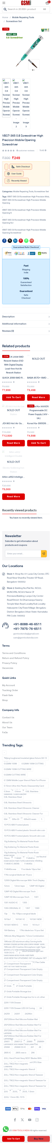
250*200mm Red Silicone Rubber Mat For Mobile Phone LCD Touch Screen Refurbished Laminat (24, 1025)
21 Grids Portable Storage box (17, 992)
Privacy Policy (9, 663)
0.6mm (18, 792)
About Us (7, 722)
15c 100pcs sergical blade (24, 914)
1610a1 (7, 919)
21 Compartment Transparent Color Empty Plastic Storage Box (23, 981)
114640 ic (30, 858)
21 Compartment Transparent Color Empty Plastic (23, 970)
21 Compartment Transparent (17, 964)
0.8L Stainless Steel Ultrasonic (18, 803)
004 (5, 819)
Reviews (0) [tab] (8, 331)
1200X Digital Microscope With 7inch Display (24, 880)
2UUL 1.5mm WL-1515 (14, 1097)
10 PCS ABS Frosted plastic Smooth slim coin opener (24, 836)
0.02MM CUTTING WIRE (15, 775)
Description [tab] (8, 317)
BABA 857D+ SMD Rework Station (38, 378)
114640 (17, 858)
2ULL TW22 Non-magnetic (16, 1064)
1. (42, 819)
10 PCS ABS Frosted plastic (16, 825)
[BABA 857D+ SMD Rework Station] (38, 359)
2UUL (15, 1092)
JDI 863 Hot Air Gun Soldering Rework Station (13, 423)
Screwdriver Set (14, 21)
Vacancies (7, 668)
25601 (7, 1042)
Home (5, 17)
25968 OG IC (20, 1047)
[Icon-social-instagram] (37, 1120)
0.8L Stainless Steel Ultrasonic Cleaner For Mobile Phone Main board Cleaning (23, 814)
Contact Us (8, 718)
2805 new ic (21, 1053)
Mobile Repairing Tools (23, 17)
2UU (6, 1092)
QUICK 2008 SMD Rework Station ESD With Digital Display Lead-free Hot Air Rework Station (13, 378)
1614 (25, 925)
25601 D (18, 1042)
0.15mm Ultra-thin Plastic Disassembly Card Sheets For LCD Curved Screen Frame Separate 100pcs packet (24, 786)
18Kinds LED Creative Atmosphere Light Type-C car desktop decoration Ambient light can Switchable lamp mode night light (25, 947)
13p (5, 914)
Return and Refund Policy (15, 658)
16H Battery (9, 930)
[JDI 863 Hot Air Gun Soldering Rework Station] (13, 410)
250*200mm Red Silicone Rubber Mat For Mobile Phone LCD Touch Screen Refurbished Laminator (24, 1031)
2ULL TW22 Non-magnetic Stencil (19, 1069)
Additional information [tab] (14, 324)
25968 (7, 1047)
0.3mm (7, 792)
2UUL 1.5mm (28, 1092)
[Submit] (44, 553)
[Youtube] (29, 1120)
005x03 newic (30, 819)
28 (40, 1047)
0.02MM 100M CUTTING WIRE (17, 769)
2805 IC (7, 1053)
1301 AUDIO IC (11, 903)
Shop (5, 700)
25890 (29, 1042)
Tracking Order (10, 690)
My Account (8, 685)
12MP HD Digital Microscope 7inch (20, 892)
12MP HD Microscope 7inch (16, 897)
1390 (37, 908)
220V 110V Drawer (12, 1003)
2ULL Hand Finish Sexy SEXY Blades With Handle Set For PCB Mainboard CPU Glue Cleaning (23, 1059)
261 (32, 1047)
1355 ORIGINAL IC (12, 908)
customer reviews (25, 151)
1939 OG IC (9, 953)
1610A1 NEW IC (11, 925)
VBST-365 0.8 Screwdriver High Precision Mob (28, 197)
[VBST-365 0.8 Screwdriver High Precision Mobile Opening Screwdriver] (4, 241)
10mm (7, 858)
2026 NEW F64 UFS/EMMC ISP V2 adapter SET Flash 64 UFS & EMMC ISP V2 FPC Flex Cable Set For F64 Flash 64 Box (25, 958)
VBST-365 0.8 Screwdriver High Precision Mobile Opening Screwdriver (24, 231)
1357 (27, 908)
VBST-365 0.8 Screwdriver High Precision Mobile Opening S (24, 211)
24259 (7, 1014)
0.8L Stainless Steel (13, 797)
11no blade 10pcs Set (31, 869)
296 (33, 1053)
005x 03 (15, 819)
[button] (26, 247)
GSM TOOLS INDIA (21, 1131)
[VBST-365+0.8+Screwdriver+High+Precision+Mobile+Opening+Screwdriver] (10, 241)
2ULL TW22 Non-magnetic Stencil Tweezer (23, 1075)
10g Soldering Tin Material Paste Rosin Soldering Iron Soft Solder (21, 842)
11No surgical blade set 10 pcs (18, 875)
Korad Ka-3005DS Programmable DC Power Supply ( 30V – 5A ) (38, 423)
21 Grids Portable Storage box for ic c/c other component (24, 997)
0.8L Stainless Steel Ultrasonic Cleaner (21, 808)
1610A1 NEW (36, 919)
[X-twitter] (22, 1120)
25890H (40, 1042)
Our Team (7, 727)
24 (40, 1008)
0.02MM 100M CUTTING (33, 764)
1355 (24, 903)
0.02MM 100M (10, 764)
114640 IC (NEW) (11, 864)
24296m (28, 1014)
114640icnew (10, 869)
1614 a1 (36, 925)
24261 (17, 1014)
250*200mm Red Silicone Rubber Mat (21, 1019)
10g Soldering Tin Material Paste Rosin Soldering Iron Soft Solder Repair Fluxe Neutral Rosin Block (25, 847)
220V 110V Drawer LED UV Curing (19, 1008)
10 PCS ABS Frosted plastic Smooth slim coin (24, 830)
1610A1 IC (20, 919)
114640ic (28, 864)
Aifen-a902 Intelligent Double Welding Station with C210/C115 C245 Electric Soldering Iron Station (13, 477)
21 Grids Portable (24, 986)
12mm (7, 886)
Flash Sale (7, 695)
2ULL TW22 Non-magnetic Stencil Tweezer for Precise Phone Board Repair (25, 1086)
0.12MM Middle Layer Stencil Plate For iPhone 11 (25, 781)
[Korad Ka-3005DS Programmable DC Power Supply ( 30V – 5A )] (38, 412)
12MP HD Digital (36, 886)
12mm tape (19, 886)
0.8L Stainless (32, 792)
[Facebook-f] (15, 1120)
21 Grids (7, 986)
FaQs (5, 732)
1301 (36, 897)
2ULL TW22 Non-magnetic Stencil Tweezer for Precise (25, 1081)
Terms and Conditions (14, 653)
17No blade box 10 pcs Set (31, 930)
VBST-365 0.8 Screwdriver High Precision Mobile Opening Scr (24, 221)
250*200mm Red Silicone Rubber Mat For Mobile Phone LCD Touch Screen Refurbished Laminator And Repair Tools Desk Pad (24, 1036)
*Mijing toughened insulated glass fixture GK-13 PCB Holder (25, 758)
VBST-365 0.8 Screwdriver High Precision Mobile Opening (24, 201)
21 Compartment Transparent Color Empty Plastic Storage (23, 975)
